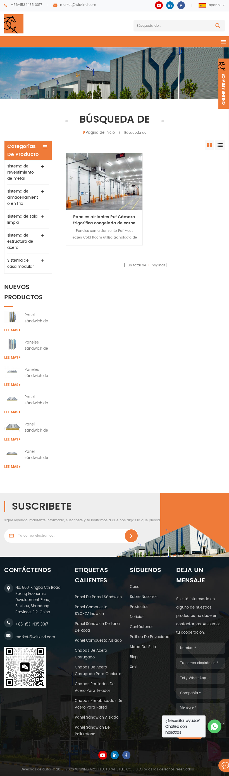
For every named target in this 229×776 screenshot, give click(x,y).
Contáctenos (141, 627)
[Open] (223, 84)
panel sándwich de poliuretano (92, 731)
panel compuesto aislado (98, 641)
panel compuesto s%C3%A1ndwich (91, 610)
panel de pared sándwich (98, 597)
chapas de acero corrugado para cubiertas (99, 671)
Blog (134, 657)
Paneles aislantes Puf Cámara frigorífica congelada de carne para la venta (104, 220)
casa (135, 587)
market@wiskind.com (78, 5)
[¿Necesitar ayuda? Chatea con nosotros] (214, 726)
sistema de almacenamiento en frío (22, 197)
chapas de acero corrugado (91, 654)
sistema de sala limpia (22, 219)
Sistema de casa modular (20, 263)
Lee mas (11, 330)
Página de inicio (100, 133)
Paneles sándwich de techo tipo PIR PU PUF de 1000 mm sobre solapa (38, 373)
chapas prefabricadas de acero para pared (98, 704)
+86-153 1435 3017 (26, 5)
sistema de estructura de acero (20, 241)
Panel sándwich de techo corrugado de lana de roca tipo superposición (37, 428)
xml (133, 667)
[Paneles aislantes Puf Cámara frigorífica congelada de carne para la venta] (104, 181)
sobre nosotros (144, 597)
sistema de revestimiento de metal (20, 172)
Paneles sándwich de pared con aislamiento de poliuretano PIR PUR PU (38, 346)
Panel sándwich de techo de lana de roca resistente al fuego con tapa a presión (38, 400)
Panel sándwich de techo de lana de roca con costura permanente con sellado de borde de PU (38, 455)
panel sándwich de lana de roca (97, 627)
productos (139, 607)
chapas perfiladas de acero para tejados (95, 687)
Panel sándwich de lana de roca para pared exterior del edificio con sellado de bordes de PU (37, 318)
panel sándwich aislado (96, 718)
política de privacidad (150, 637)
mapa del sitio (143, 647)
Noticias (137, 617)
